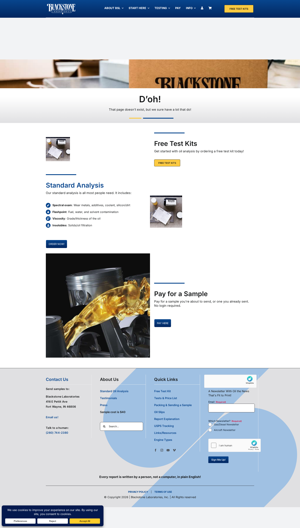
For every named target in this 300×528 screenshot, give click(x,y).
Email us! (52, 417)
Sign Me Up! (218, 459)
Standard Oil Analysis (114, 391)
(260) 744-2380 (57, 432)
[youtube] (168, 450)
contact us (57, 379)
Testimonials (108, 398)
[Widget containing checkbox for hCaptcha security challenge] (234, 445)
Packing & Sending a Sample (173, 405)
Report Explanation (167, 419)
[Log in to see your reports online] (203, 8)
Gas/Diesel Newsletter (226, 424)
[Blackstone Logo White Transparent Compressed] (61, 4)
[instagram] (161, 450)
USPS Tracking (164, 426)
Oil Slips (159, 412)
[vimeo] (174, 450)
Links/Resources (165, 433)
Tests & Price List (165, 398)
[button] (177, 440)
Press (103, 405)
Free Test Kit (162, 391)
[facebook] (155, 450)
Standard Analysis (75, 185)
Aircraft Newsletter (224, 429)
